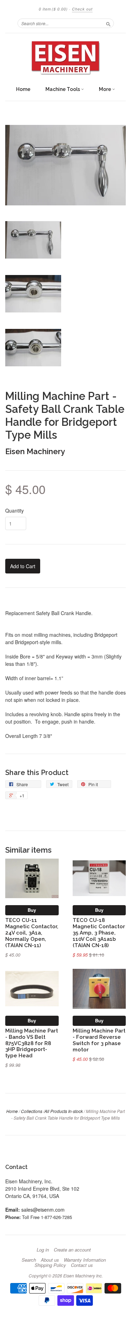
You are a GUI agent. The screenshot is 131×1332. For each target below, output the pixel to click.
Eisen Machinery (35, 451)
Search (29, 1259)
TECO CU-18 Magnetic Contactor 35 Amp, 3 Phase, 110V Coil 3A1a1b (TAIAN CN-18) (99, 932)
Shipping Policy (50, 1265)
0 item (53, 9)
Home (23, 89)
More (105, 89)
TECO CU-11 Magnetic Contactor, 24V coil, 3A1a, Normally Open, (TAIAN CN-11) (31, 932)
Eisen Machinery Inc (82, 1275)
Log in (43, 1249)
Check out (82, 9)
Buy (32, 910)
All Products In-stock (63, 1111)
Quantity (14, 510)
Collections (31, 1111)
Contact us (82, 1265)
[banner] (65, 57)
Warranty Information (85, 1259)
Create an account (72, 1249)
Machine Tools (63, 89)
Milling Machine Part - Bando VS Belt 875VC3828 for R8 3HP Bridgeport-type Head (31, 1043)
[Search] (108, 23)
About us (50, 1259)
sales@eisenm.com (43, 1209)
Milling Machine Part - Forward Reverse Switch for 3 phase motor (99, 1040)
